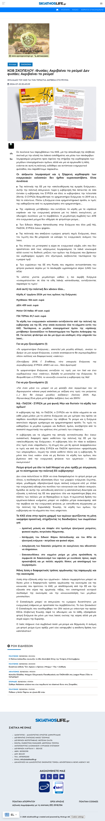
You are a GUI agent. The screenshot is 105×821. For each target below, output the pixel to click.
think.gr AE (65, 817)
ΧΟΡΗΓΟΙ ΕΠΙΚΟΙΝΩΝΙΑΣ (92, 10)
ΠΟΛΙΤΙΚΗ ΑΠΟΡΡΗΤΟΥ (23, 802)
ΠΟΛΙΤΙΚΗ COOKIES (88, 802)
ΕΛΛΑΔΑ (12, 64)
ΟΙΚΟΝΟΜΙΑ (26, 64)
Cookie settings (78, 817)
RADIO (75, 10)
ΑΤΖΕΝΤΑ (65, 10)
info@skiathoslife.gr (28, 759)
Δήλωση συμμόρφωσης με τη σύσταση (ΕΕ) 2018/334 (37, 805)
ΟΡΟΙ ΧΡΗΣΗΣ (57, 802)
